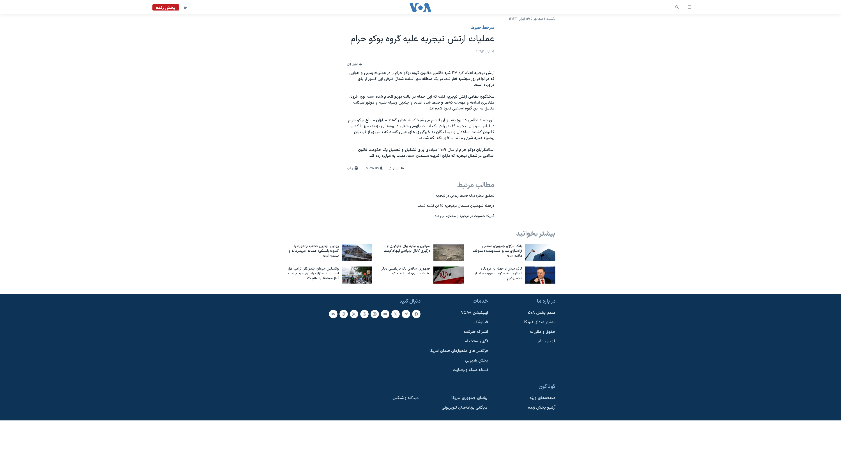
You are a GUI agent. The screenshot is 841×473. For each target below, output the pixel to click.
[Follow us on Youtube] (385, 314)
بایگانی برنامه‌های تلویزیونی (464, 408)
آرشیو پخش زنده (541, 408)
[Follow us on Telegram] (406, 314)
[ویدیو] (185, 7)
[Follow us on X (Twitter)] (395, 314)
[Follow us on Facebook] (416, 314)
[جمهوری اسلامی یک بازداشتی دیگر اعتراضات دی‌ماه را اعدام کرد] (448, 275)
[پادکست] (343, 314)
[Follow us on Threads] (364, 314)
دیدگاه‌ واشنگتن (406, 398)
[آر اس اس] (354, 314)
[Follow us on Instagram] (375, 314)
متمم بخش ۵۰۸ (541, 313)
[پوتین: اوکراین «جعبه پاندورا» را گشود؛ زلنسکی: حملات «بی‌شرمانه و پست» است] (357, 252)
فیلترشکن (480, 322)
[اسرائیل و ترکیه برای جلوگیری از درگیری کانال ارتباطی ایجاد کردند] (448, 252)
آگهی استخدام (476, 341)
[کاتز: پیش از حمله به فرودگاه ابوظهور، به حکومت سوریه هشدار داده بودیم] (540, 275)
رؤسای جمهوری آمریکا (469, 398)
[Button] (354, 64)
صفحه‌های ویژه (542, 398)
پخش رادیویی (476, 360)
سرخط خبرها (482, 27)
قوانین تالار (546, 341)
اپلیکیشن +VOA (474, 313)
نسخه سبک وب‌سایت (470, 370)
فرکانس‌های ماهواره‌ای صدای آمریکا (458, 351)
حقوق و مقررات (542, 332)
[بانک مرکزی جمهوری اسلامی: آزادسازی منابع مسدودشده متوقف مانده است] (540, 252)
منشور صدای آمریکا (539, 322)
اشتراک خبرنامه (476, 332)
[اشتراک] (333, 314)
